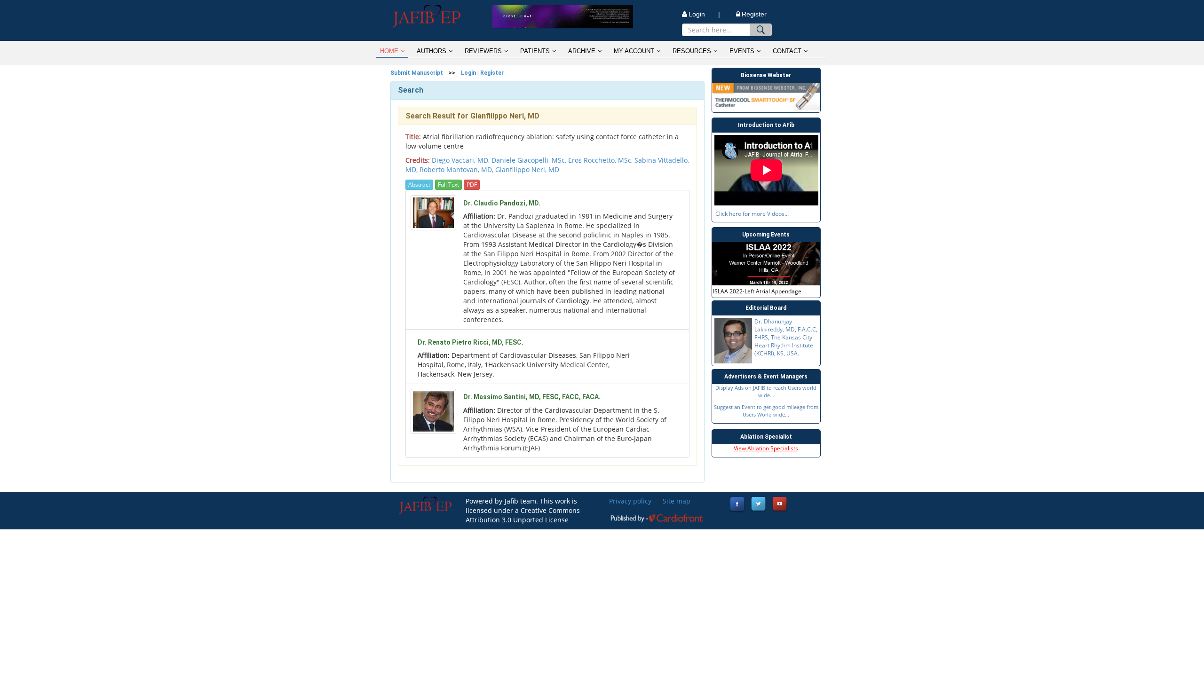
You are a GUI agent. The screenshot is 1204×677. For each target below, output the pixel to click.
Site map (676, 500)
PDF (472, 185)
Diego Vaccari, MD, (461, 160)
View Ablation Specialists (766, 448)
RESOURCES (692, 51)
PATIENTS (535, 51)
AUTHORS (431, 51)
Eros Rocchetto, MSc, (601, 160)
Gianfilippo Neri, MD (527, 169)
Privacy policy (630, 500)
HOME (389, 51)
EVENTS (741, 51)
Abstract (419, 185)
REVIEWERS (483, 51)
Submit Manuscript (416, 73)
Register (754, 14)
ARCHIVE (581, 51)
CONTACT (787, 51)
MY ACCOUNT (634, 51)
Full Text (448, 185)
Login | (704, 14)
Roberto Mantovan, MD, (457, 169)
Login (468, 73)
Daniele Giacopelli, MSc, (529, 160)
